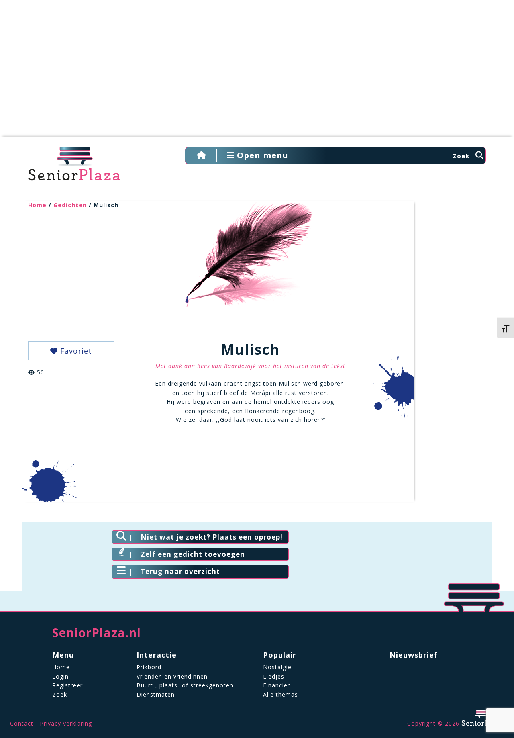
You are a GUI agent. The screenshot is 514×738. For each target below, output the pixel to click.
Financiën (277, 685)
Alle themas (280, 694)
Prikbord (149, 667)
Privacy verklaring (66, 723)
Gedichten (70, 205)
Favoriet (75, 351)
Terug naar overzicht (180, 571)
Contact (21, 723)
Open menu (261, 155)
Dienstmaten (156, 694)
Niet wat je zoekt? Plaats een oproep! (212, 537)
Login (60, 676)
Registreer (67, 685)
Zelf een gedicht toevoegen (193, 554)
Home (37, 205)
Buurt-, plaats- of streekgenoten (185, 685)
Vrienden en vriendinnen (172, 676)
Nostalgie (277, 667)
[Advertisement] (257, 72)
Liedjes (273, 676)
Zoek (59, 694)
